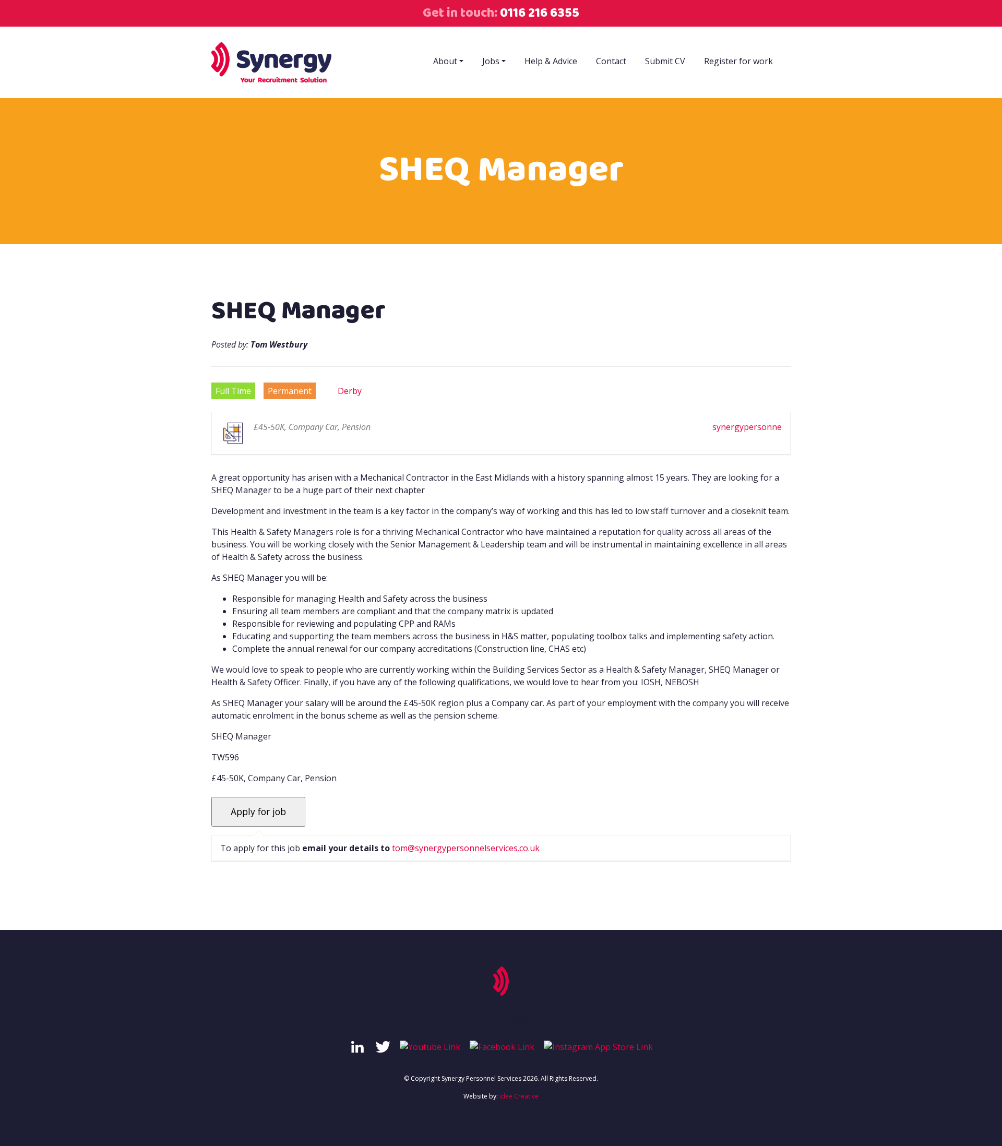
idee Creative (519, 1096)
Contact (611, 61)
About (445, 61)
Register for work (738, 61)
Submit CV (665, 61)
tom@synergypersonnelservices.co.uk (466, 848)
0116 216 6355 (538, 12)
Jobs (490, 61)
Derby (350, 391)
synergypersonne (747, 427)
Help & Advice (550, 61)
